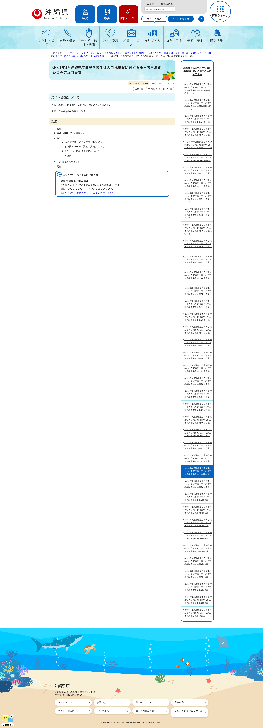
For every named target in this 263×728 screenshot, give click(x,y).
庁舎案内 (179, 702)
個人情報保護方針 (145, 710)
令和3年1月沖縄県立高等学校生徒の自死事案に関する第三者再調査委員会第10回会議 (198, 484)
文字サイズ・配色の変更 (160, 3)
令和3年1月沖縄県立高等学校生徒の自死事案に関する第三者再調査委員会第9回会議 (198, 497)
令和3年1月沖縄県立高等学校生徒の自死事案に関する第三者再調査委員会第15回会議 (198, 420)
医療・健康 (68, 40)
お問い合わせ (104, 702)
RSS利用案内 (104, 710)
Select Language (155, 9)
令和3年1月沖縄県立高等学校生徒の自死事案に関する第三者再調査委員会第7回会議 (198, 523)
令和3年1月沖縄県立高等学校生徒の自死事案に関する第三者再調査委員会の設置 (198, 613)
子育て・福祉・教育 (89, 42)
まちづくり (152, 40)
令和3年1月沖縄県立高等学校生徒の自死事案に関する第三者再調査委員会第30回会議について (198, 213)
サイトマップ (65, 702)
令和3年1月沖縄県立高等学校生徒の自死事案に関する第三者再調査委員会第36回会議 (198, 132)
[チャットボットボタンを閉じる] (11, 716)
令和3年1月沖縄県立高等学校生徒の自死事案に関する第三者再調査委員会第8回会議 (198, 510)
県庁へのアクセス (145, 702)
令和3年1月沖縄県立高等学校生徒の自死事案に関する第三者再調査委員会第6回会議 (198, 536)
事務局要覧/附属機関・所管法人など (143, 53)
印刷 (137, 89)
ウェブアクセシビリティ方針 (188, 712)
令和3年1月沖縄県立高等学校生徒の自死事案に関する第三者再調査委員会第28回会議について (198, 245)
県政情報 (216, 40)
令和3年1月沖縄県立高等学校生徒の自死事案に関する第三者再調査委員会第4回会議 (198, 561)
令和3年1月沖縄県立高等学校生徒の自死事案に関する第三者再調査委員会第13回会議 (198, 445)
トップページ (72, 53)
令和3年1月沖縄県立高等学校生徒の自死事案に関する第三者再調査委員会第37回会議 (198, 119)
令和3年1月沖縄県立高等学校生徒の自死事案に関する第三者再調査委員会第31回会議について (198, 197)
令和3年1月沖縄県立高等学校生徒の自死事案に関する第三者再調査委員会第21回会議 (198, 342)
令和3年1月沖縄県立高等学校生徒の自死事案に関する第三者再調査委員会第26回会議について (198, 276)
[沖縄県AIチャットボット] (7, 720)
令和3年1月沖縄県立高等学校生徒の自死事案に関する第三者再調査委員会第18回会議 (198, 381)
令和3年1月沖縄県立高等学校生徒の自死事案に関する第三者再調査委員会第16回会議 (198, 407)
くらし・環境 (46, 42)
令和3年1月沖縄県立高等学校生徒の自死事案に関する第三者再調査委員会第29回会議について (198, 229)
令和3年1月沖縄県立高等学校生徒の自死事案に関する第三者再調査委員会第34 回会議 (198, 158)
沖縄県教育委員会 (113, 53)
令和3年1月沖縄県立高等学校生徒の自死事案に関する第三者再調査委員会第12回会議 (198, 458)
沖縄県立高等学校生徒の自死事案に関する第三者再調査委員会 (197, 71)
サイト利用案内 (66, 710)
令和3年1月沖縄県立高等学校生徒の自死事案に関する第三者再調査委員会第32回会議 (198, 183)
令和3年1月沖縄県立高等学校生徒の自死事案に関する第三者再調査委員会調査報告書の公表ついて (198, 88)
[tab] (154, 19)
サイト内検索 (154, 19)
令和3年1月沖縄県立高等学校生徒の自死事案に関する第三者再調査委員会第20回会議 (198, 355)
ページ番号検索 (180, 19)
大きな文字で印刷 (158, 88)
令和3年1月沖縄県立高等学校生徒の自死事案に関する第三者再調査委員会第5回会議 (198, 548)
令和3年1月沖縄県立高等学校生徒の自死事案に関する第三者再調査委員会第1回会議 (198, 600)
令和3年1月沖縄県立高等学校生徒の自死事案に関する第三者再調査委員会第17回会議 (198, 394)
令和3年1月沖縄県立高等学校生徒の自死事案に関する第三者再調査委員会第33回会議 (198, 170)
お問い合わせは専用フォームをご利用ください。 (91, 193)
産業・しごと (131, 42)
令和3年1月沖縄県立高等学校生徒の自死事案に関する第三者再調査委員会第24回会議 (198, 304)
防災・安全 (174, 40)
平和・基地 (195, 40)
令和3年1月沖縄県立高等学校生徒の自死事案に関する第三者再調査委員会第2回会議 (198, 587)
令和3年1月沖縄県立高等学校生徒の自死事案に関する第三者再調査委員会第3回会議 (198, 574)
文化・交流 (110, 40)
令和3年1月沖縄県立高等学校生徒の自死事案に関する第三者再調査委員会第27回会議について (198, 261)
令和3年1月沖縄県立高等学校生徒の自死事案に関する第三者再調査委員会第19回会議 (198, 368)
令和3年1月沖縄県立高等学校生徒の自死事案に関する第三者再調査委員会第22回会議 (198, 330)
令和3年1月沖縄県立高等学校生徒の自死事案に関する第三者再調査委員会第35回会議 (198, 145)
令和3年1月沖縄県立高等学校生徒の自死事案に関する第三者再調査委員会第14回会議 (198, 433)
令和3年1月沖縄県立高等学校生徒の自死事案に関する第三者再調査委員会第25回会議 (198, 291)
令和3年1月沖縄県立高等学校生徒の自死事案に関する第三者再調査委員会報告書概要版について (198, 104)
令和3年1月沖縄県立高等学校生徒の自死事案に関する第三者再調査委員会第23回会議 (198, 317)
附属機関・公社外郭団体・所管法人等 (183, 53)
